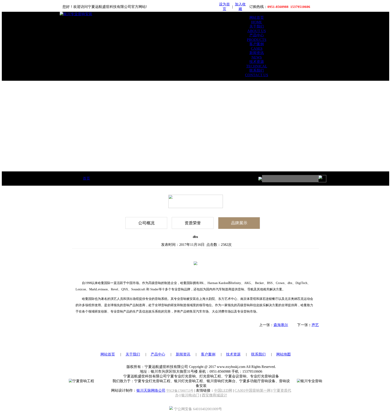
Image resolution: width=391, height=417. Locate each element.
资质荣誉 (193, 223)
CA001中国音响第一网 (253, 390)
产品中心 (158, 354)
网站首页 (107, 354)
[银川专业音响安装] (76, 14)
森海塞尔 (281, 325)
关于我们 (133, 354)
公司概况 (146, 223)
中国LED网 (223, 390)
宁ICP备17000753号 (179, 390)
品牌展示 (239, 223)
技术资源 (233, 354)
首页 (86, 178)
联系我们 (258, 354)
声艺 (315, 325)
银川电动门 (190, 395)
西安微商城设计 (214, 395)
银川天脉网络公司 (150, 390)
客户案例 (208, 354)
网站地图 (283, 354)
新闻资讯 (183, 354)
